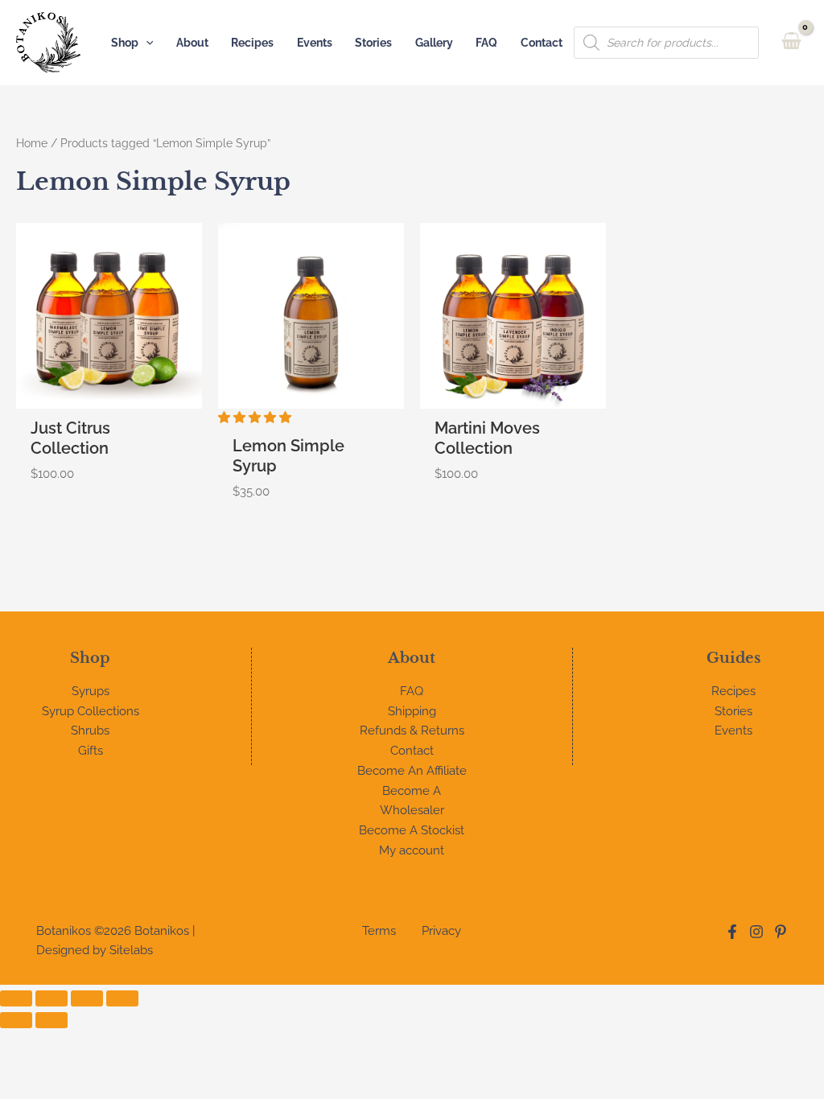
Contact (541, 42)
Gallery (434, 42)
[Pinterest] (780, 931)
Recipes (252, 42)
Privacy (441, 931)
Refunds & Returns (412, 730)
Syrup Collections (90, 711)
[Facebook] (732, 931)
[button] (146, 42)
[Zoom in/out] (16, 998)
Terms (379, 931)
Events (314, 42)
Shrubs (90, 730)
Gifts (90, 750)
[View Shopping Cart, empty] (791, 42)
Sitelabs (131, 950)
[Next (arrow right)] (51, 1020)
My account (411, 850)
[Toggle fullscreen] (51, 998)
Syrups (90, 691)
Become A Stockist (411, 830)
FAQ (486, 42)
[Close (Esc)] (122, 998)
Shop (124, 42)
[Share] (87, 998)
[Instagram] (756, 931)
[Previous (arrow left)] (16, 1020)
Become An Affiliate (412, 771)
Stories (373, 42)
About (192, 42)
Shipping (412, 711)
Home (31, 143)
